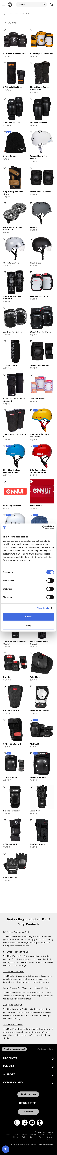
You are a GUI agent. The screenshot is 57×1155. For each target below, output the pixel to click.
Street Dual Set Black (40, 365)
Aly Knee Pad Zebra (12, 332)
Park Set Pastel (37, 399)
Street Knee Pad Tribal (40, 332)
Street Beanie (10, 156)
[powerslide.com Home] (9, 4)
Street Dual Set (10, 777)
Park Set (7, 677)
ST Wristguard (10, 844)
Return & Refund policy (49, 1137)
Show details (43, 608)
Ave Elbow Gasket (38, 123)
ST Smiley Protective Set (41, 54)
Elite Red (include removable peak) (38, 471)
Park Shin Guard (11, 710)
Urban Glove (36, 811)
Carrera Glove (10, 878)
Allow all (28, 617)
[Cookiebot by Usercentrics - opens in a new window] (42, 527)
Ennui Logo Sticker (12, 505)
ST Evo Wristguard (12, 744)
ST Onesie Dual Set (12, 87)
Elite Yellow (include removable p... (39, 435)
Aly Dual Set (35, 744)
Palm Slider (35, 677)
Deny (28, 625)
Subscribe (28, 1112)
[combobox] (30, 4)
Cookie (7, 1135)
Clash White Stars (11, 263)
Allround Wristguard (39, 710)
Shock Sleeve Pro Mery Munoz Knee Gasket (26, 988)
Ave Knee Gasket (11, 123)
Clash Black (35, 263)
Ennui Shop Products (22, 14)
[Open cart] (51, 4)
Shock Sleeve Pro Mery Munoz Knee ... (40, 88)
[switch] (50, 580)
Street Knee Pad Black (40, 192)
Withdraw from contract (14, 1049)
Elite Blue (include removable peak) (11, 471)
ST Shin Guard (10, 365)
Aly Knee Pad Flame (39, 296)
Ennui (10, 14)
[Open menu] (3, 4)
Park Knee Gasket (11, 811)
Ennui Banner (36, 505)
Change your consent (44, 1132)
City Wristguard (37, 844)
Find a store (28, 1094)
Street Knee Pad (38, 777)
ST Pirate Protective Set (15, 54)
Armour (33, 227)
